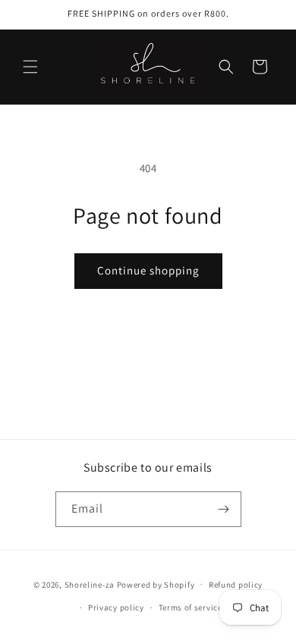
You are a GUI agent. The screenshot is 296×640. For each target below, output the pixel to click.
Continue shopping (148, 270)
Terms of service (190, 607)
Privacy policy (116, 607)
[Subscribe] (224, 509)
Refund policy (236, 584)
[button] (30, 66)
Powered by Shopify (156, 584)
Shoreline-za (90, 584)
